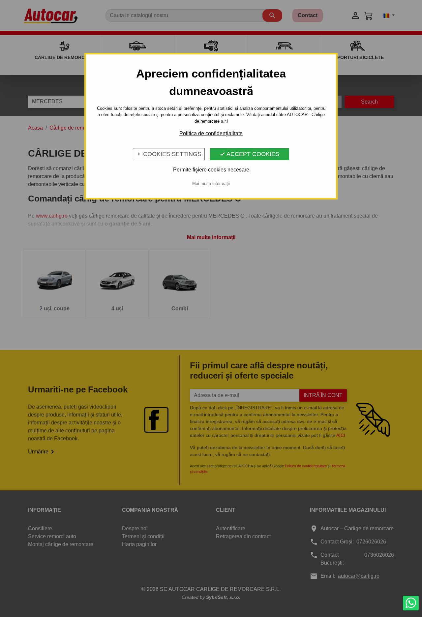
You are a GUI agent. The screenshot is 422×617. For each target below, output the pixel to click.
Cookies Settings (168, 154)
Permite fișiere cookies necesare (211, 169)
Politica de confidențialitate (211, 133)
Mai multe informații (211, 183)
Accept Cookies (249, 154)
